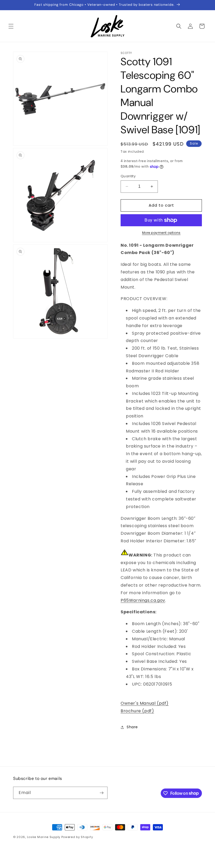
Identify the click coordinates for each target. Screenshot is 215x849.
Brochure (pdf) (137, 711)
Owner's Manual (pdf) (145, 703)
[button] (11, 26)
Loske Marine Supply (43, 837)
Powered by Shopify (77, 837)
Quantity (128, 176)
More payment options (161, 232)
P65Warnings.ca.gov (143, 600)
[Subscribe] (101, 793)
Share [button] (132, 727)
